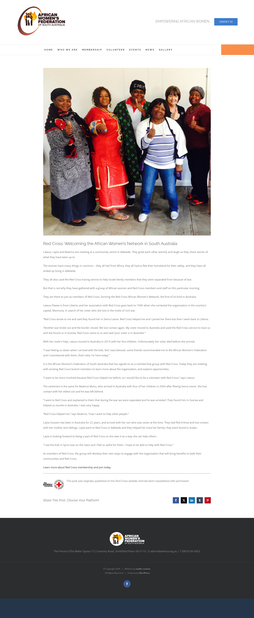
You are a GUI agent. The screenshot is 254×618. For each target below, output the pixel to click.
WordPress (144, 572)
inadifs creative (143, 568)
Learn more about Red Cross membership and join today (77, 467)
